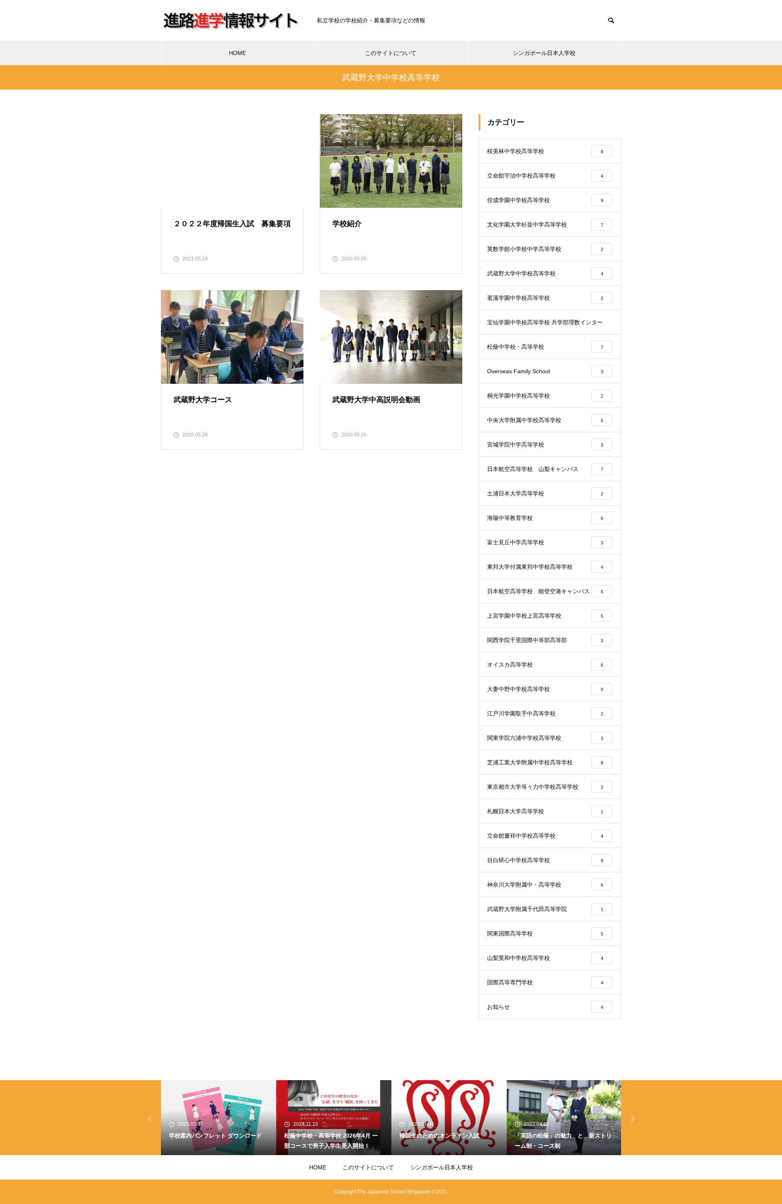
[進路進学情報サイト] (231, 20)
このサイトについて (390, 53)
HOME (237, 53)
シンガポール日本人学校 (544, 53)
